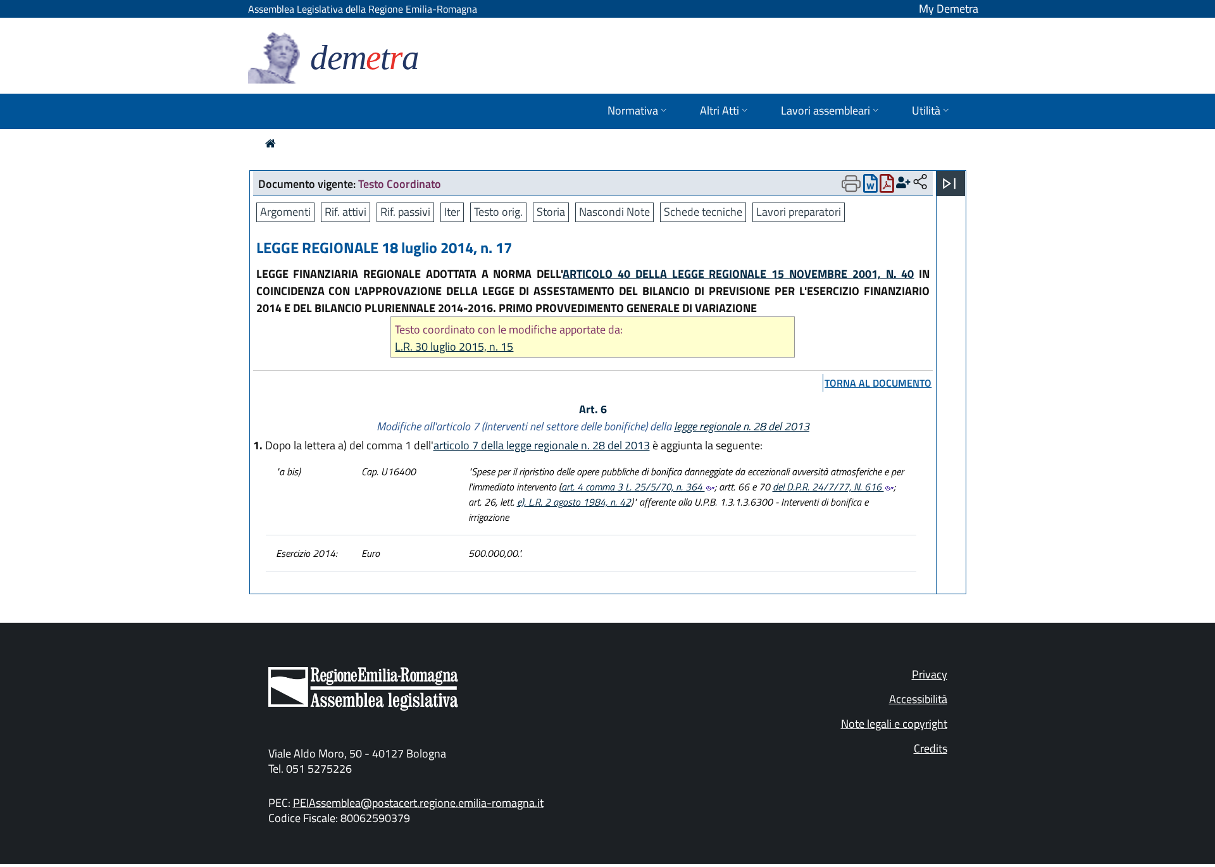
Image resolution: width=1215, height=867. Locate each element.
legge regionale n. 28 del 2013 (741, 426)
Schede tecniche (703, 211)
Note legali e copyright (894, 723)
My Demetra (948, 8)
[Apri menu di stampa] (851, 183)
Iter (452, 211)
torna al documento (878, 382)
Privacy (929, 674)
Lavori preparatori (798, 211)
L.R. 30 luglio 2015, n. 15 (454, 346)
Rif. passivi (405, 211)
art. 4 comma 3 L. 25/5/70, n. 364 (633, 486)
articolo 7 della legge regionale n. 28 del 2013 (541, 445)
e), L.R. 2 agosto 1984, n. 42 (574, 501)
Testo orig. (498, 211)
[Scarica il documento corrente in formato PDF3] (887, 186)
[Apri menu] (949, 183)
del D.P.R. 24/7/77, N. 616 (828, 486)
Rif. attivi (345, 211)
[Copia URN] (920, 182)
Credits (930, 748)
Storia (551, 211)
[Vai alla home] (270, 143)
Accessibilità (918, 699)
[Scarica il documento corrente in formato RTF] (870, 186)
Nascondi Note (614, 211)
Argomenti (285, 211)
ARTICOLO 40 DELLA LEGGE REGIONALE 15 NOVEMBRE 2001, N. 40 (738, 273)
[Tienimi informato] (903, 182)
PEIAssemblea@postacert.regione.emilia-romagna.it (418, 802)
